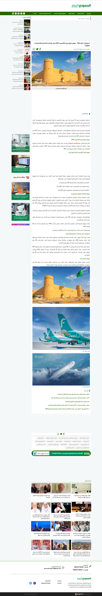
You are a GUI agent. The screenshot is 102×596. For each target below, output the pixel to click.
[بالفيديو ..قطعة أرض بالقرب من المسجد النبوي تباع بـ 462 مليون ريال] (61, 526)
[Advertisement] (41, 6)
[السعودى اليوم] (84, 578)
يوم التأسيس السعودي (74, 143)
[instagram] (16, 13)
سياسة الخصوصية (45, 583)
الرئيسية (88, 13)
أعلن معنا (47, 580)
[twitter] (18, 13)
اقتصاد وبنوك (71, 13)
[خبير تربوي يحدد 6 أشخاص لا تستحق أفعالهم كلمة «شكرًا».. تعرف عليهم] (41, 544)
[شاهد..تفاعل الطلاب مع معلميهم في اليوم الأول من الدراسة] (81, 488)
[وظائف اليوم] (21, 177)
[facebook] (21, 13)
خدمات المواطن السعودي (45, 13)
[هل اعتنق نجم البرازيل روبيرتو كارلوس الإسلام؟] (41, 488)
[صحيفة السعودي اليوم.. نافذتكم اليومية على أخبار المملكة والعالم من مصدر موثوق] (21, 143)
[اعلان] (21, 224)
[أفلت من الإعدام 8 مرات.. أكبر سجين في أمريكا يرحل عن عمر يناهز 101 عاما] (61, 488)
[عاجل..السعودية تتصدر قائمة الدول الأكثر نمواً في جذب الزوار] (41, 526)
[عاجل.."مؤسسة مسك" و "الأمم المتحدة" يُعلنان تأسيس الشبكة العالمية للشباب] (81, 506)
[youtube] (13, 13)
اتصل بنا (59, 583)
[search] (24, 13)
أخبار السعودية (80, 13)
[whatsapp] (34, 49)
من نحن (59, 580)
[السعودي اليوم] (81, 6)
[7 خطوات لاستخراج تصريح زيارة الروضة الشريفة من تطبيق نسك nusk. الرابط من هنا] (21, 191)
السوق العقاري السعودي (60, 13)
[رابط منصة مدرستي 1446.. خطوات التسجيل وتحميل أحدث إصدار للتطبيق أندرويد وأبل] (21, 163)
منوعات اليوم (81, 18)
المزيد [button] (34, 13)
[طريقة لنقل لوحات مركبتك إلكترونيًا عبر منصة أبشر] (21, 211)
